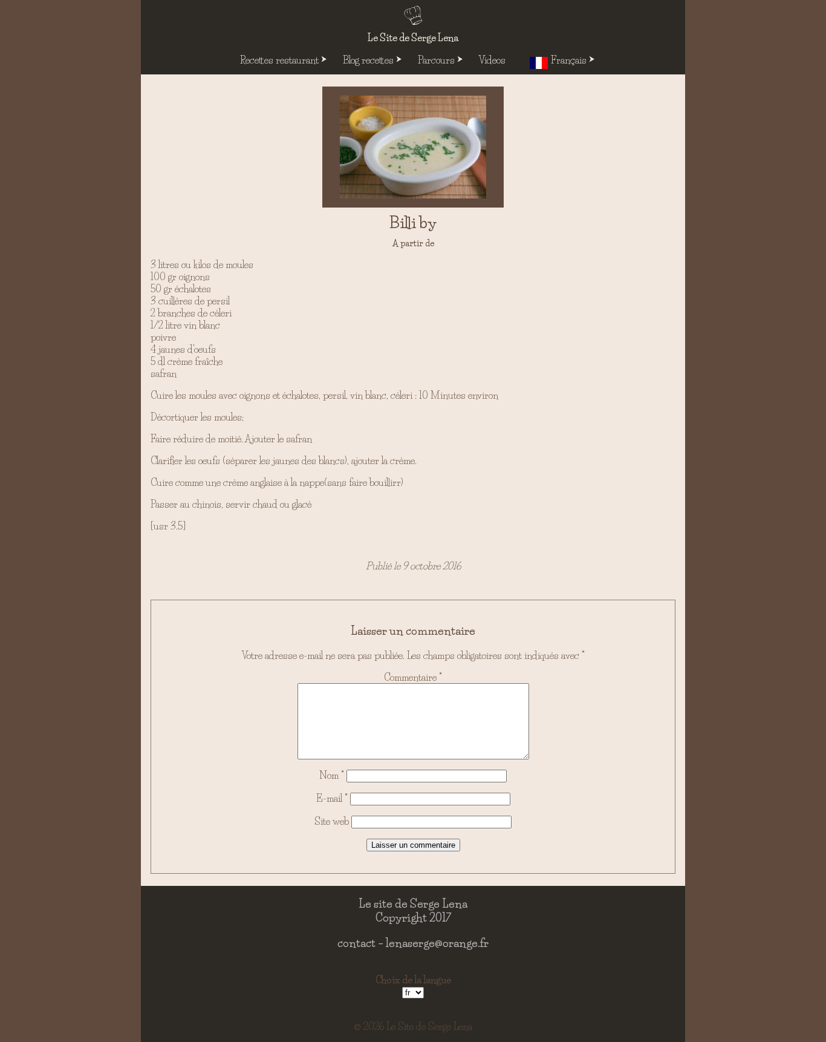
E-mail (332, 798)
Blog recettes (368, 60)
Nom (331, 775)
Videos (492, 60)
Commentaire (413, 677)
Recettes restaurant (279, 60)
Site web (331, 821)
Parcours (436, 60)
